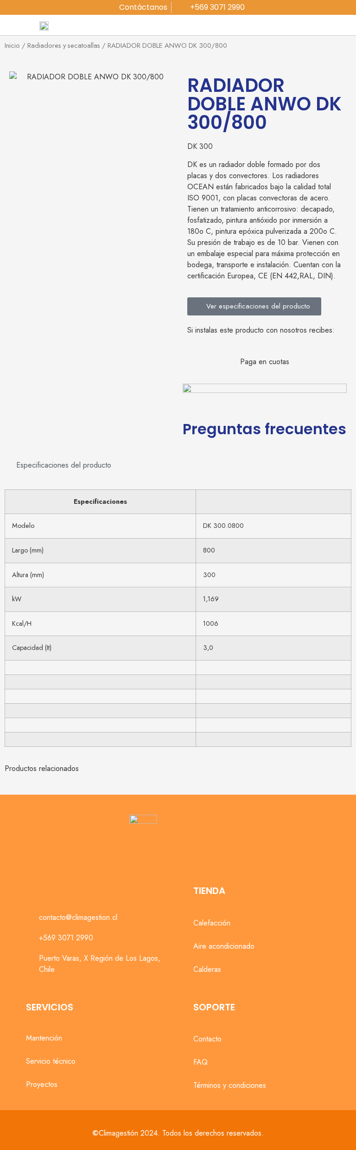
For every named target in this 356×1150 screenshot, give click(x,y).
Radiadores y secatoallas (63, 45)
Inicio (12, 45)
